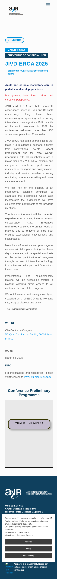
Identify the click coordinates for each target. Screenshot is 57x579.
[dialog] (28, 538)
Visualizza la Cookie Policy (17, 532)
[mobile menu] (48, 4)
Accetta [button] (28, 542)
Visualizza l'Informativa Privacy (19, 535)
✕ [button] (51, 517)
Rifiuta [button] (28, 549)
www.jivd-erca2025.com (37, 377)
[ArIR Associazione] (16, 9)
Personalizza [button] (28, 555)
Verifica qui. (19, 570)
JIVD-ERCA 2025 (26, 64)
